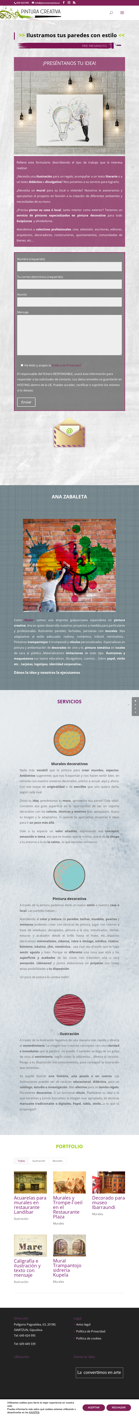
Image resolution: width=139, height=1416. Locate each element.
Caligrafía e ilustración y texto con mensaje (27, 1268)
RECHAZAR (119, 1407)
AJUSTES (34, 1412)
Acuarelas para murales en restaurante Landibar (30, 1204)
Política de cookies (88, 1338)
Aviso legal (83, 1324)
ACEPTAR (94, 1407)
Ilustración (38, 1161)
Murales (58, 1161)
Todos (21, 1161)
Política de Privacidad (66, 365)
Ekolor (29, 620)
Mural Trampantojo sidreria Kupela (67, 1267)
